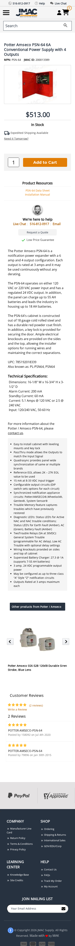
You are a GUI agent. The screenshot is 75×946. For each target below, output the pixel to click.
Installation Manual (37, 194)
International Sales (54, 840)
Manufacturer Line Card (19, 830)
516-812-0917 (39, 224)
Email (57, 224)
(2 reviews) (36, 705)
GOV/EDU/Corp (52, 846)
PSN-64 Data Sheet (38, 190)
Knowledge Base (19, 874)
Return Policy (17, 838)
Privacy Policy (18, 849)
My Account (50, 886)
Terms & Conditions (21, 844)
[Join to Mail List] (63, 908)
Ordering (48, 829)
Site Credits (16, 880)
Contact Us (50, 869)
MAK (55, 935)
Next (66, 642)
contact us (15, 433)
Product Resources (37, 183)
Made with (37, 935)
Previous (11, 642)
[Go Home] (26, 12)
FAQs (46, 875)
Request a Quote (37, 232)
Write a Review (17, 709)
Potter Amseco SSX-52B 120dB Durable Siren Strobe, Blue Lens (37, 668)
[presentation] (0, 811)
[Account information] (59, 12)
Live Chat (19, 224)
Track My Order (52, 881)
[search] (64, 26)
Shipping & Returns (54, 834)
